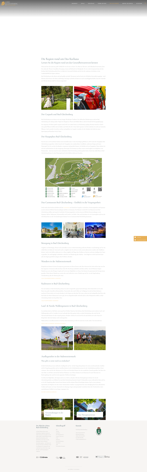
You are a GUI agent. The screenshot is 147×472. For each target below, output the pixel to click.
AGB (57, 444)
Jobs (56, 429)
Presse (57, 437)
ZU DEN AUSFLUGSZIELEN (49, 392)
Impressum (58, 439)
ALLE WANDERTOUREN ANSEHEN (51, 278)
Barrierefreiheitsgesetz (60, 441)
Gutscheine (58, 433)
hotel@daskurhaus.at (82, 439)
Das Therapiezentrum (60, 434)
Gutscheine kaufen (141, 240)
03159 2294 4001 (82, 436)
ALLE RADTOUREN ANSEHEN (49, 300)
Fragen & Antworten (59, 436)
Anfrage (57, 431)
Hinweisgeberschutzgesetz (60, 446)
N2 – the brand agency (76, 469)
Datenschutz (58, 442)
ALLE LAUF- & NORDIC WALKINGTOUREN (53, 323)
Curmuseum (66, 207)
